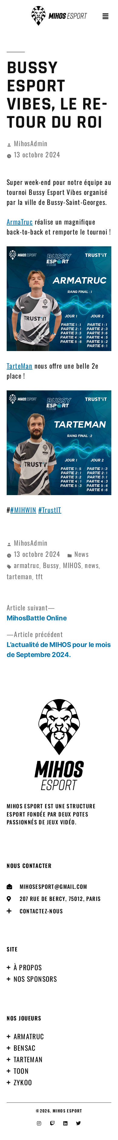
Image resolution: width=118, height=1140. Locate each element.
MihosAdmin (31, 143)
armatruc (26, 565)
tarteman (19, 576)
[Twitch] (52, 1123)
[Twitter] (79, 1123)
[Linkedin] (65, 1123)
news (92, 565)
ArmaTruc (20, 221)
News (81, 554)
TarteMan (19, 365)
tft (39, 576)
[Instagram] (39, 1123)
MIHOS (72, 565)
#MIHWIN (23, 509)
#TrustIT (49, 509)
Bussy (51, 565)
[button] (105, 16)
